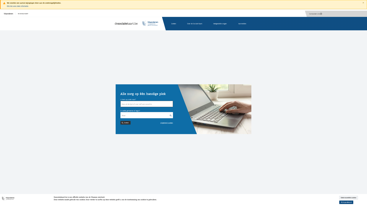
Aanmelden (242, 24)
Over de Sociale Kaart (194, 24)
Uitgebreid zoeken (166, 123)
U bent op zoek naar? (128, 99)
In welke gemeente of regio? (130, 111)
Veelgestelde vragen (220, 24)
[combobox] (147, 104)
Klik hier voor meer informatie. (17, 6)
